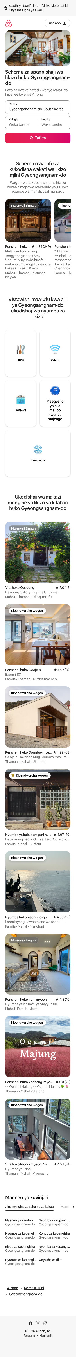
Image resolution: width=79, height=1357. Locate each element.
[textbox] (21, 124)
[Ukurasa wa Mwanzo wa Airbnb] (8, 23)
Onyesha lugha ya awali (25, 10)
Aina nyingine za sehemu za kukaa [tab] (29, 1207)
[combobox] (38, 109)
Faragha (29, 1335)
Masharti (46, 1335)
